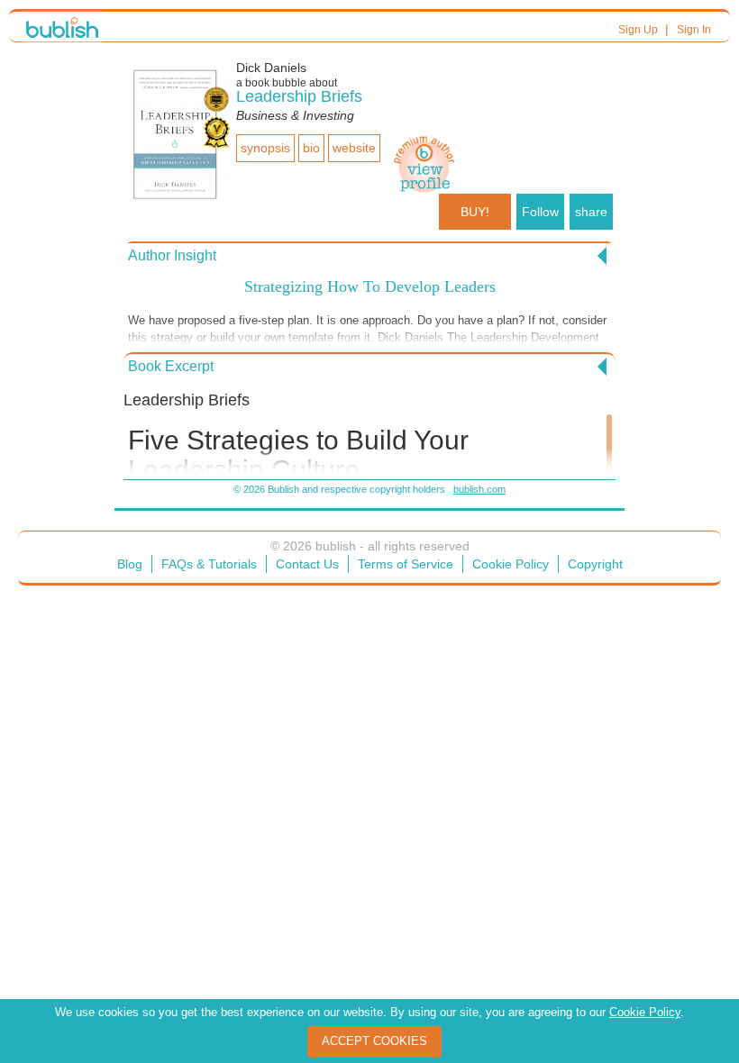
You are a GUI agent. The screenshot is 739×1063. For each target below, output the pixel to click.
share (591, 211)
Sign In (694, 29)
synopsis (265, 148)
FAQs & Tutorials (209, 564)
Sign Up (638, 29)
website (354, 148)
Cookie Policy (510, 564)
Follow (540, 211)
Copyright (595, 564)
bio (311, 148)
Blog (129, 564)
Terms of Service (405, 564)
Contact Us (307, 564)
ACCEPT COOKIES (374, 1041)
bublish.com (479, 489)
